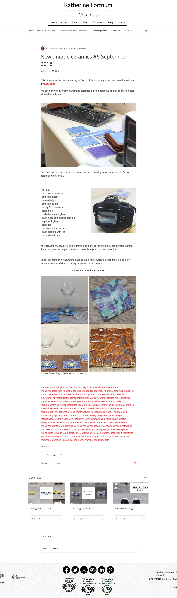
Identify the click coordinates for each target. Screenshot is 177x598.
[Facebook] (66, 570)
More (127, 31)
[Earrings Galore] (88, 493)
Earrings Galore (81, 508)
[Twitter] (75, 570)
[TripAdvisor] (93, 570)
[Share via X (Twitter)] (48, 455)
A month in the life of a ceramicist (73, 31)
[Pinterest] (110, 570)
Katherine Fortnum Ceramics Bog (41, 31)
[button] (146, 31)
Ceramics (116, 31)
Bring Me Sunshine (41, 508)
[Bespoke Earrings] (130, 493)
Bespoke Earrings (124, 508)
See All (146, 478)
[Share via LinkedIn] (54, 455)
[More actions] (134, 48)
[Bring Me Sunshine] (46, 493)
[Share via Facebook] (42, 455)
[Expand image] (64, 300)
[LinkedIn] (101, 570)
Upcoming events (100, 31)
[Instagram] (84, 570)
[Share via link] (61, 455)
